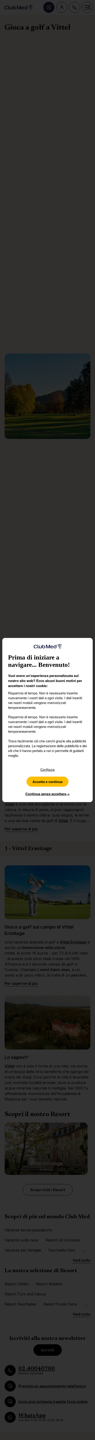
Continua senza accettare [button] (47, 793)
